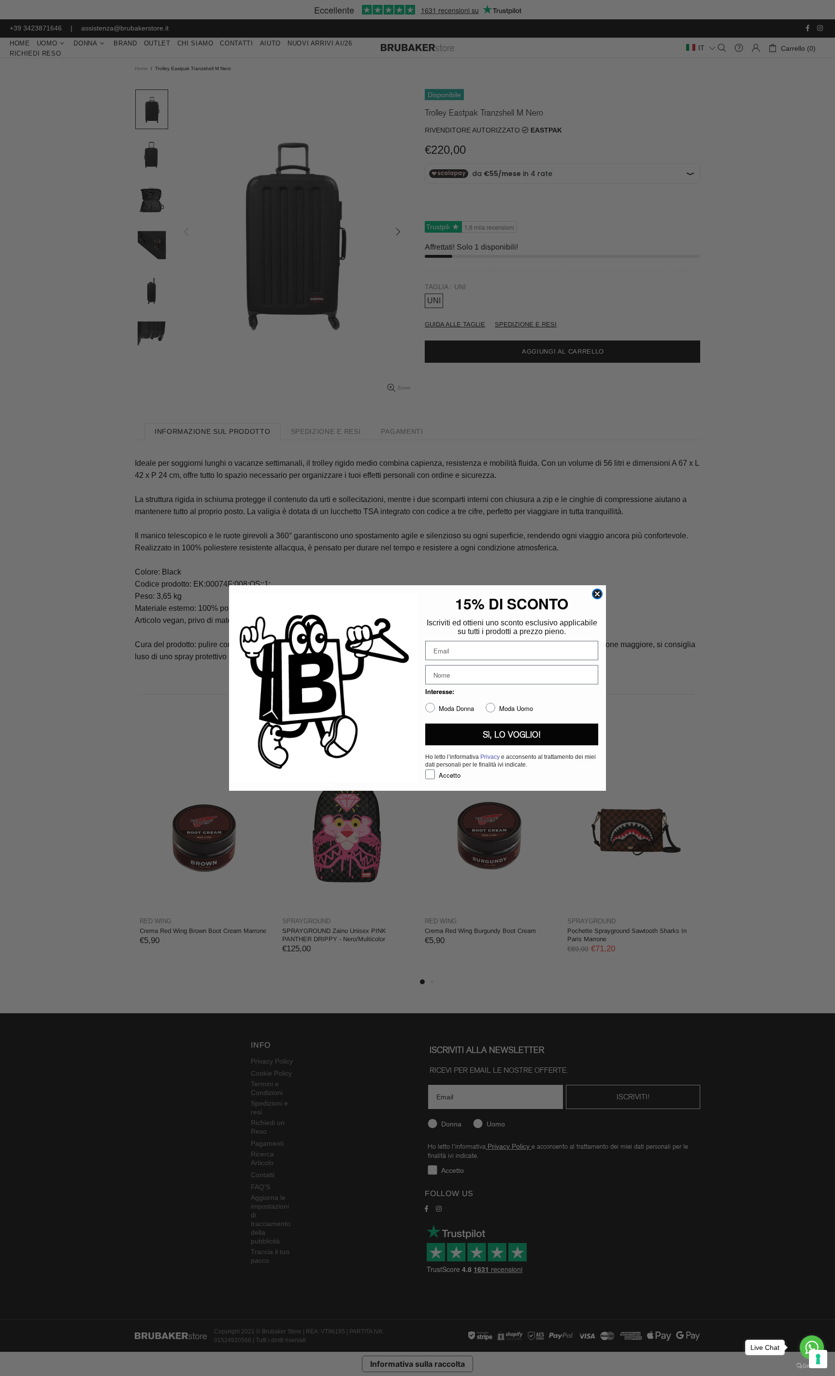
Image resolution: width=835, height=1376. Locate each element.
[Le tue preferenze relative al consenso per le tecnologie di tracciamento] (818, 1359)
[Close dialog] (597, 594)
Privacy (490, 757)
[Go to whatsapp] (812, 1347)
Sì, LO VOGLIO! (512, 734)
